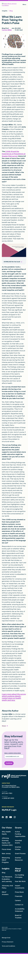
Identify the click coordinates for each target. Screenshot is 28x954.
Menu (24, 5)
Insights (5, 868)
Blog (3, 872)
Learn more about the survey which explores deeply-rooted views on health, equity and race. (14, 697)
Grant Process (20, 853)
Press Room (19, 892)
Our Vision (7, 827)
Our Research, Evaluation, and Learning (7, 879)
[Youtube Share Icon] (10, 817)
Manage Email (6, 938)
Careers (18, 900)
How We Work (20, 881)
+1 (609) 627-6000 (8, 798)
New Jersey (6, 853)
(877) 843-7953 (7, 793)
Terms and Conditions (8, 946)
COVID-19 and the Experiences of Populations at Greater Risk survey (13, 153)
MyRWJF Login (9, 809)
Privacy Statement (7, 942)
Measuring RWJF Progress (6, 860)
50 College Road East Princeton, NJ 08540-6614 (11, 786)
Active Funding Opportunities (20, 834)
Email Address (12, 753)
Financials (18, 896)
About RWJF (18, 869)
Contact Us (19, 905)
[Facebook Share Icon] (3, 817)
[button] (5, 726)
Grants (18, 827)
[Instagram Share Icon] (15, 817)
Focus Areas (6, 849)
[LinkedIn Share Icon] (6, 817)
